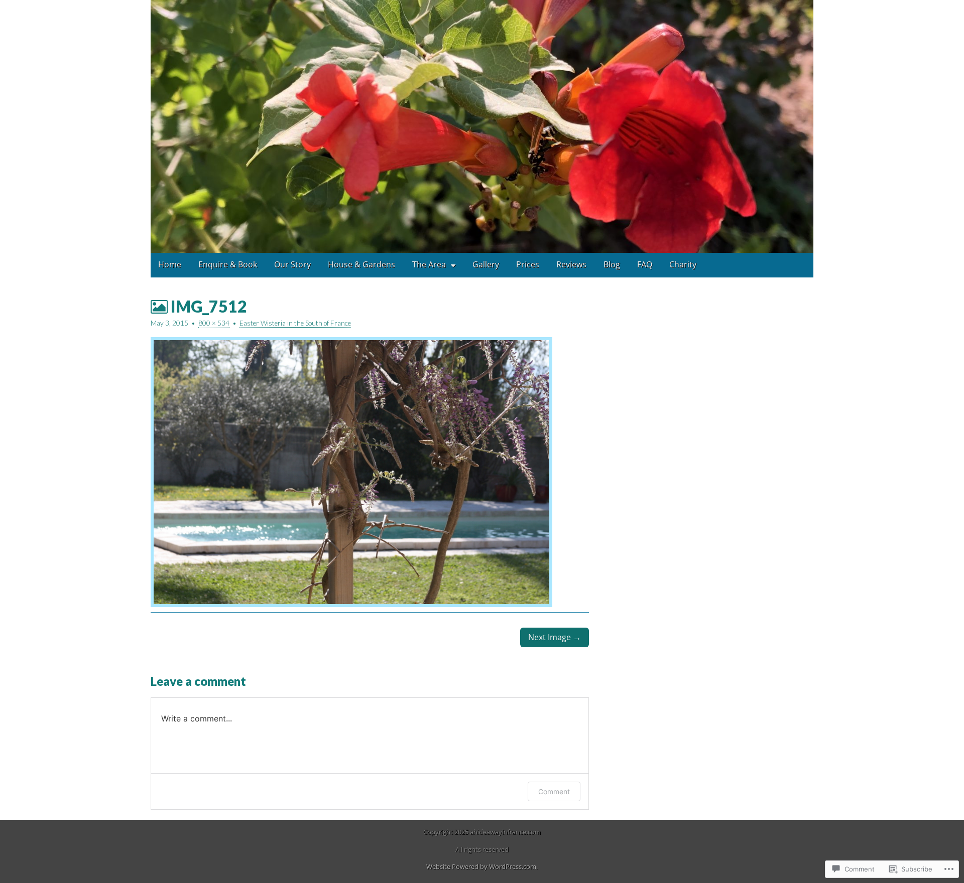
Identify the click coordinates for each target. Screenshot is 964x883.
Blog (612, 264)
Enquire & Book (227, 264)
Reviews (571, 264)
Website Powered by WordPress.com (481, 866)
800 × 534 (213, 323)
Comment (554, 791)
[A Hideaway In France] (482, 126)
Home (169, 264)
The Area (429, 264)
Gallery (485, 264)
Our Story (292, 264)
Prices (527, 264)
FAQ (644, 264)
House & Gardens (361, 264)
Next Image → (554, 637)
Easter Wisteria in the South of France (295, 323)
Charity (682, 264)
